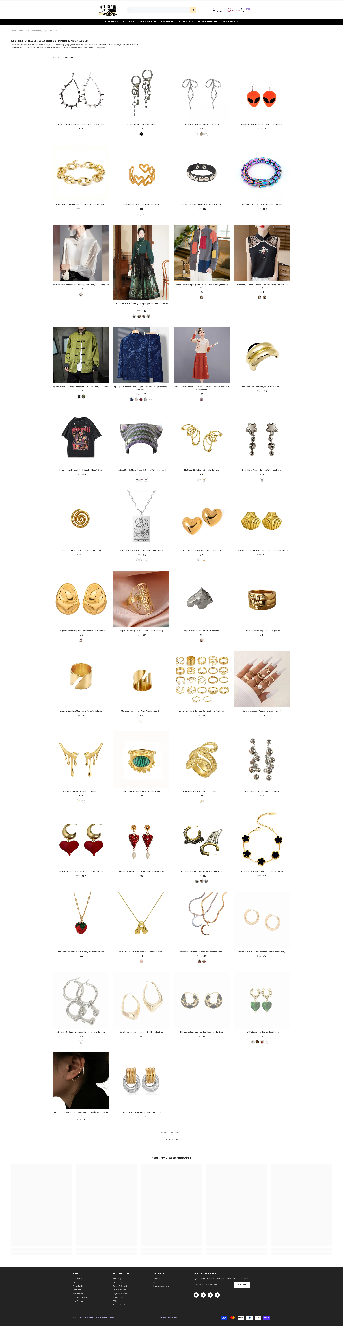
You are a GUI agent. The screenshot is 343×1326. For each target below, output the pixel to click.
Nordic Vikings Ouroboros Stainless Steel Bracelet (262, 204)
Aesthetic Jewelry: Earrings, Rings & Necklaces (38, 31)
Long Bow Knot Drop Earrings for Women (202, 124)
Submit (242, 1284)
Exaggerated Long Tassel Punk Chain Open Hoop (201, 871)
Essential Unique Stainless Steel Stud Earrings (81, 791)
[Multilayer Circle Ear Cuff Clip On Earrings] (202, 438)
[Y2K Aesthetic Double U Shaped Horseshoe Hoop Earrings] (81, 1000)
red (262, 1042)
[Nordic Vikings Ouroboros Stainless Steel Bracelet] (262, 173)
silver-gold (202, 881)
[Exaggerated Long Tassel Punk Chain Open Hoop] (202, 840)
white (81, 294)
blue (253, 1042)
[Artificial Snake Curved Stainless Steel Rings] (202, 759)
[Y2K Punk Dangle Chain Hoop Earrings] (141, 92)
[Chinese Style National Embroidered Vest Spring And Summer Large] (262, 253)
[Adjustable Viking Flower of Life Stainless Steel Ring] (141, 599)
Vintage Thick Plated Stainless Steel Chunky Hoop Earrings (262, 952)
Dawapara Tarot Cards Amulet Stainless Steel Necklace (141, 550)
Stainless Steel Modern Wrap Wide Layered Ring (141, 711)
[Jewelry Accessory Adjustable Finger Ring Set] (262, 679)
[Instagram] (196, 1295)
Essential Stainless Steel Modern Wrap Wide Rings (81, 711)
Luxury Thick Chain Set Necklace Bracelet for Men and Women (81, 204)
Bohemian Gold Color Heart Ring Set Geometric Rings (201, 711)
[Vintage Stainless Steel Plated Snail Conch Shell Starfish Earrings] (262, 518)
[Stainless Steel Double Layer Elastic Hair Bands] (262, 355)
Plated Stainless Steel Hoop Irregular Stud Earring (141, 1112)
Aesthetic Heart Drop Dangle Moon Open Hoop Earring (81, 871)
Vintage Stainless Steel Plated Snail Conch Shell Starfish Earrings (261, 550)
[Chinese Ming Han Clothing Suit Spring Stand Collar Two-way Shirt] (141, 262)
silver (141, 134)
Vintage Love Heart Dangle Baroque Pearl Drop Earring (141, 871)
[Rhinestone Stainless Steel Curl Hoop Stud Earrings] (202, 1000)
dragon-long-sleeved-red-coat (141, 399)
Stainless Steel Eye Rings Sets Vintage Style (262, 631)
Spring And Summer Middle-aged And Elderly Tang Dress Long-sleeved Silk (141, 388)
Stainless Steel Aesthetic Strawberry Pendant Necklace (81, 952)
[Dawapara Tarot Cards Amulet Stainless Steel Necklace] (141, 518)
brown (141, 480)
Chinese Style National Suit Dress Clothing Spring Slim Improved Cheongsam (201, 388)
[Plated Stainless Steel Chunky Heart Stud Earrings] (202, 518)
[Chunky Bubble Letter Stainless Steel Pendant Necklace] (141, 920)
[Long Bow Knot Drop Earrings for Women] (202, 92)
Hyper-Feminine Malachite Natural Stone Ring (141, 791)
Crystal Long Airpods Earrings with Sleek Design (262, 470)
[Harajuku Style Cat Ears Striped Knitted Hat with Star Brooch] (141, 438)
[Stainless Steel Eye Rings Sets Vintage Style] (262, 599)
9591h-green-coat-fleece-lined (139, 316)
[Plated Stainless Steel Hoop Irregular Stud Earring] (141, 1080)
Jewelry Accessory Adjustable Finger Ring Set (262, 711)
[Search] (161, 10)
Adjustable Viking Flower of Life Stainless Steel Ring (141, 631)
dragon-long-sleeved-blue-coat (132, 399)
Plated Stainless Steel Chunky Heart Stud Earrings (202, 550)
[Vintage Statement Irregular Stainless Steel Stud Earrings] (81, 599)
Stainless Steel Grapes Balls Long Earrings (262, 791)
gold (202, 134)
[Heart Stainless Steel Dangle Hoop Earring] (262, 1000)
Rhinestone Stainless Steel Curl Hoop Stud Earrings (201, 1032)
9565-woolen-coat (148, 316)
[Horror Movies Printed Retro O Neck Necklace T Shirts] (81, 438)
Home (13, 31)
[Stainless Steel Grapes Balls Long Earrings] (262, 759)
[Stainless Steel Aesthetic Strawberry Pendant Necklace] (81, 920)
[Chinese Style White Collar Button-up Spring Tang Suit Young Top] (81, 253)
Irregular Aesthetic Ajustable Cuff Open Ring (201, 631)
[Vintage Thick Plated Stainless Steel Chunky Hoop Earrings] (262, 920)
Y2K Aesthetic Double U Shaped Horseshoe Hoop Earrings (81, 1032)
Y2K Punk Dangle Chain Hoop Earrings (141, 124)
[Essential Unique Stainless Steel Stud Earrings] (81, 759)
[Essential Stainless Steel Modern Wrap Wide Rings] (81, 679)
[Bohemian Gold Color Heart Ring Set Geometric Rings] (202, 679)
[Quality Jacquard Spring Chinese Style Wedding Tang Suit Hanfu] (81, 355)
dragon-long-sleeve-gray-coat (146, 399)
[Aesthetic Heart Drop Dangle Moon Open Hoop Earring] (81, 840)
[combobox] (158, 10)
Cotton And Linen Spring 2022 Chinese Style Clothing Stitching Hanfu (201, 286)
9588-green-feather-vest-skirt (144, 316)
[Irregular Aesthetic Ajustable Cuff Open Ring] (202, 599)
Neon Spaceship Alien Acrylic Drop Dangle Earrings (262, 124)
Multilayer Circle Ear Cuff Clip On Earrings (201, 470)
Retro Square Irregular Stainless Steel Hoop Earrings (141, 1032)
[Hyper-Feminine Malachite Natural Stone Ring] (141, 759)
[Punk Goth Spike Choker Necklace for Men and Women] (81, 92)
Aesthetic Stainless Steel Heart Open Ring (141, 204)
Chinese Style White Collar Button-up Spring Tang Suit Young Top (81, 285)
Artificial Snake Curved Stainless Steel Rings (201, 791)
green (83, 396)
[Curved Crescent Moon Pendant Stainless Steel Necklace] (202, 920)
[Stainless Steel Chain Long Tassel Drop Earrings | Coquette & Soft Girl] (81, 1080)
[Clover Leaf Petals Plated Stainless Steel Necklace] (262, 840)
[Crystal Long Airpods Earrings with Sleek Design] (262, 438)
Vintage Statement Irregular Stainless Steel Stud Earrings (81, 631)
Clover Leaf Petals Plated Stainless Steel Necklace (262, 871)
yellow (257, 1042)
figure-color (202, 297)
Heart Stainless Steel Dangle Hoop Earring (262, 1032)
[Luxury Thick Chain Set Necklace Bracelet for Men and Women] (81, 173)
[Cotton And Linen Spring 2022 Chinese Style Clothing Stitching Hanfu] (202, 253)
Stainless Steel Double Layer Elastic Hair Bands (262, 387)
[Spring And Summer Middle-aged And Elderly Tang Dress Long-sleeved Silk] (141, 355)
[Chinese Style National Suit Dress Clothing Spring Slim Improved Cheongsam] (202, 355)
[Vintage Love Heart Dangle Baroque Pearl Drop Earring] (141, 840)
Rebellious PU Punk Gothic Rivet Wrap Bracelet (201, 204)
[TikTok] (210, 1295)
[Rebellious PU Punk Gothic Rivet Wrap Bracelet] (202, 173)
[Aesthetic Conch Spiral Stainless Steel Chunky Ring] (81, 518)
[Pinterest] (203, 1295)
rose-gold (146, 560)
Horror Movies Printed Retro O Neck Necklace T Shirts (80, 470)
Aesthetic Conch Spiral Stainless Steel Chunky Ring (81, 550)
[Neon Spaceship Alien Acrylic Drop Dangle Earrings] (262, 92)
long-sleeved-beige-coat (136, 399)
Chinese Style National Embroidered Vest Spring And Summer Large (262, 286)
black (264, 297)
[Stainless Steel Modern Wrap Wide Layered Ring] (141, 679)
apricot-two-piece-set (202, 399)
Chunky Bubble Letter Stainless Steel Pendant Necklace (141, 952)
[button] (71, 57)
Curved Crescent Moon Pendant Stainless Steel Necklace (202, 952)
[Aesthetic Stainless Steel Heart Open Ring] (141, 173)
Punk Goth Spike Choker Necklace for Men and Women (81, 124)
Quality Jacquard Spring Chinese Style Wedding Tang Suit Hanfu (81, 387)
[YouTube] (217, 1295)
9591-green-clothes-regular (134, 316)
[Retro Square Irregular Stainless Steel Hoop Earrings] (141, 1000)
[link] (41, 1249)
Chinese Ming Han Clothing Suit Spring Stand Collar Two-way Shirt (141, 305)
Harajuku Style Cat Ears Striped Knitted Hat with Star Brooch (141, 470)
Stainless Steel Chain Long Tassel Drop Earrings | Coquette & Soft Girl (81, 1113)
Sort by (56, 57)
